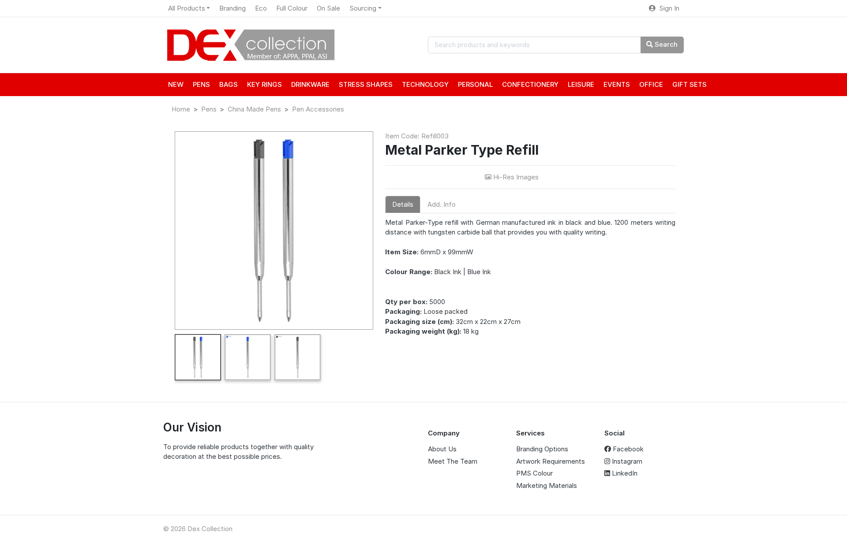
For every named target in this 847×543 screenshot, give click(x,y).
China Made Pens (254, 109)
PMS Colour (534, 473)
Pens (209, 109)
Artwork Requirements (550, 461)
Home (181, 109)
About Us (442, 449)
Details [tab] (402, 204)
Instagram (626, 461)
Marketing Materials (546, 485)
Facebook (627, 449)
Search (665, 44)
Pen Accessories (318, 109)
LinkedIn (623, 473)
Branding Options (542, 449)
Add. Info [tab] (441, 204)
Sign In (667, 8)
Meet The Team (452, 461)
